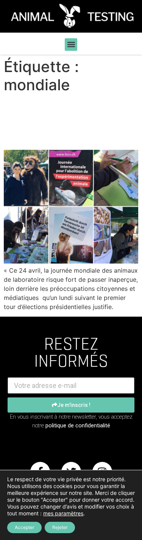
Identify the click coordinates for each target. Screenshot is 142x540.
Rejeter (59, 527)
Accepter (24, 527)
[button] (71, 44)
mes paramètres (63, 513)
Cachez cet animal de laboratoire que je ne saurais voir (66, 122)
